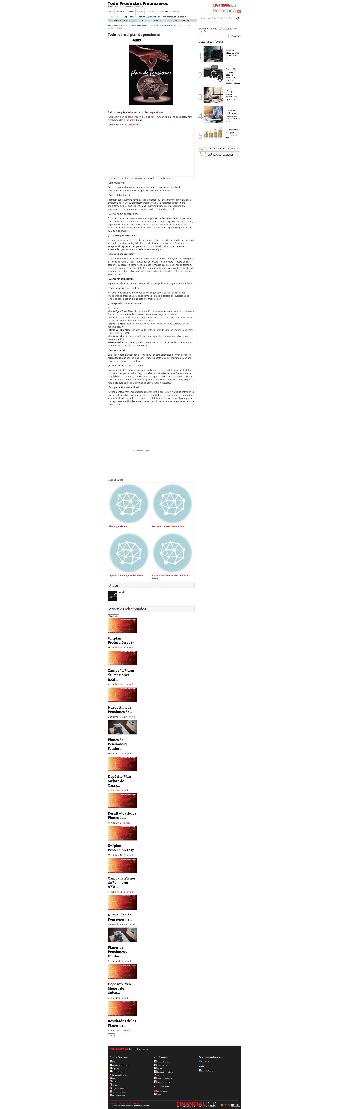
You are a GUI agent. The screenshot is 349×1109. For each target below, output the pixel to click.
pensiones (157, 112)
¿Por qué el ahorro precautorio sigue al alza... (232, 95)
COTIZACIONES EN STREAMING (122, 20)
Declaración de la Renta (165, 1072)
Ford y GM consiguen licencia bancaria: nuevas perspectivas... (233, 76)
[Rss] (239, 11)
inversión (166, 190)
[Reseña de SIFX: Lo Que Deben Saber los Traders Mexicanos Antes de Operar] (213, 54)
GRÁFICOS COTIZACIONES (152, 20)
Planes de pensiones (144, 25)
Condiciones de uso (117, 1103)
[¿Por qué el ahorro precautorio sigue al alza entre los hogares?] (213, 95)
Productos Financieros (120, 1065)
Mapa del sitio (162, 11)
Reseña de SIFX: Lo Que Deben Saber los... (232, 54)
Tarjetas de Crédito (119, 1088)
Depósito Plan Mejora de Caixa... (119, 780)
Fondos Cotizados (118, 1072)
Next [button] (111, 1035)
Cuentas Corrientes (119, 1092)
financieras (113, 295)
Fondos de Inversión (119, 1075)
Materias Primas (162, 1091)
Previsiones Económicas (165, 25)
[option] (122, 633)
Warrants (160, 1075)
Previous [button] (113, 616)
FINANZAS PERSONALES (182, 20)
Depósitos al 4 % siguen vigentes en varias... (233, 133)
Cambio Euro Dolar (163, 1082)
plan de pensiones (129, 116)
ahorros (168, 246)
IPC (113, 1062)
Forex (159, 1094)
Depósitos (115, 1069)
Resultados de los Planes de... (122, 815)
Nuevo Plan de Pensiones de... (120, 709)
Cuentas (140, 11)
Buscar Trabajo (162, 1065)
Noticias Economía (163, 1062)
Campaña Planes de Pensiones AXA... (121, 674)
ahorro (128, 178)
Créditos (115, 1078)
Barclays (112, 25)
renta (134, 218)
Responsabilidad (133, 1103)
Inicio (111, 11)
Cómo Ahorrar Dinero (164, 1079)
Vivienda (160, 1069)
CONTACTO (175, 11)
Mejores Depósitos (118, 1095)
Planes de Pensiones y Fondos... (117, 744)
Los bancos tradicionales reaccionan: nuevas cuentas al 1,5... (233, 115)
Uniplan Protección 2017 (121, 640)
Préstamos (116, 1082)
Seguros (115, 1085)
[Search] (238, 18)
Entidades (130, 11)
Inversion (130, 25)
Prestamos (150, 11)
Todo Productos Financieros (138, 3)
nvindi (119, 28)
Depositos (120, 11)
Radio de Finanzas (207, 1071)
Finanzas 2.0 (205, 1062)
